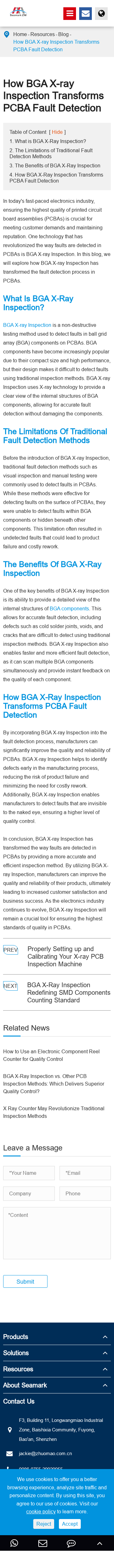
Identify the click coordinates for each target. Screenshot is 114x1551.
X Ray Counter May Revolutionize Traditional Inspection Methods (53, 1112)
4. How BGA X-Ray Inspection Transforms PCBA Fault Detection (56, 178)
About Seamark (25, 1385)
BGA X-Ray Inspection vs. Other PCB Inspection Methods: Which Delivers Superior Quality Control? (53, 1083)
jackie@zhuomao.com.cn (45, 1453)
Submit (25, 1281)
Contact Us (19, 1401)
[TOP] (100, 1543)
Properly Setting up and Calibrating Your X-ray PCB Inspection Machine (66, 956)
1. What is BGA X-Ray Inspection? (48, 141)
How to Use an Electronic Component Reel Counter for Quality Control (51, 1055)
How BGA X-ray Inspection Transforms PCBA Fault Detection (56, 45)
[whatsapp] (14, 1543)
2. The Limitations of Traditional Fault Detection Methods (51, 153)
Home (20, 34)
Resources (42, 34)
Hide (57, 132)
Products (15, 1336)
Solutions (16, 1352)
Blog (63, 34)
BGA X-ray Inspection (27, 325)
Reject (43, 1524)
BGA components (69, 608)
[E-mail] (42, 1543)
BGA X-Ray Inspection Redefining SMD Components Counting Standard (69, 992)
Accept (70, 1524)
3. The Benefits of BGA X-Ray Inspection (55, 165)
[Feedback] (71, 1543)
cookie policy (41, 1511)
